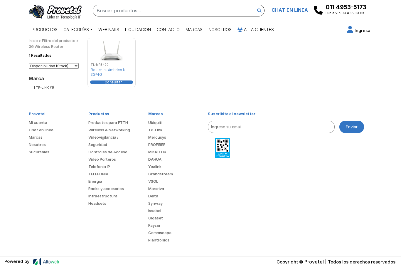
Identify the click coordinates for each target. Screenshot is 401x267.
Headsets (97, 203)
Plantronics (158, 240)
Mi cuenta (38, 122)
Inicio (33, 40)
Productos (45, 29)
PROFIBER (157, 144)
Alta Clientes (258, 29)
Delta (153, 196)
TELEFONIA (98, 174)
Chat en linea (41, 129)
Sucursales (39, 152)
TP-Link (155, 129)
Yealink (154, 166)
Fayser (154, 225)
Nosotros (220, 29)
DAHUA (154, 159)
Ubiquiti (155, 122)
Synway (155, 203)
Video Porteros (102, 159)
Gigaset (155, 218)
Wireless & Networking (109, 129)
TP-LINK (42, 87)
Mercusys (157, 137)
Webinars (108, 29)
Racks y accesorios (106, 188)
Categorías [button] (76, 29)
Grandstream (160, 174)
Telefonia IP (99, 166)
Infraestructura (102, 196)
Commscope (159, 232)
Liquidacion (138, 29)
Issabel (154, 210)
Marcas (194, 29)
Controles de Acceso (107, 152)
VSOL (153, 181)
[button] (359, 30)
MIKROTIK (157, 152)
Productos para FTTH (108, 122)
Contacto (168, 29)
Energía (95, 181)
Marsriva (156, 188)
